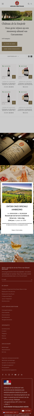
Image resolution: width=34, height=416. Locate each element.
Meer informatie (17, 230)
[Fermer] (30, 185)
